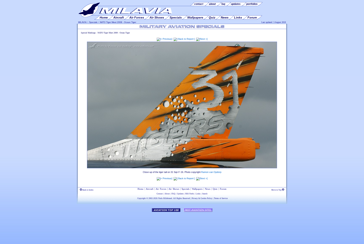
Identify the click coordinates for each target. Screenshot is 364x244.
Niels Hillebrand (165, 198)
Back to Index (88, 190)
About (167, 194)
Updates (180, 194)
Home (140, 189)
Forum (223, 189)
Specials (93, 22)
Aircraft (149, 189)
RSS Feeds (189, 194)
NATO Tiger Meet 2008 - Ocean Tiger (118, 22)
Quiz (215, 189)
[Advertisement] (182, 225)
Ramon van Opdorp (211, 172)
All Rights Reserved (181, 198)
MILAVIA (82, 22)
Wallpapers (197, 189)
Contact (160, 194)
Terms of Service (221, 198)
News (207, 189)
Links (198, 194)
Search (204, 194)
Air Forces (161, 189)
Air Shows (174, 189)
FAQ (173, 194)
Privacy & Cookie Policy (202, 198)
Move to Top (276, 190)
